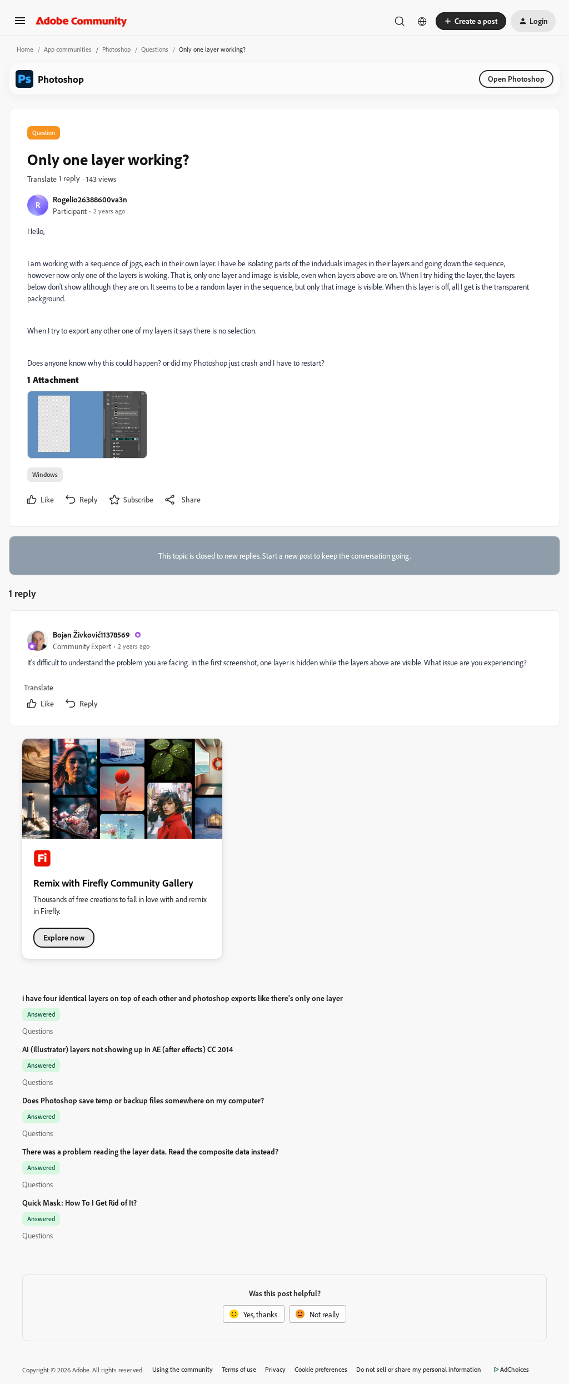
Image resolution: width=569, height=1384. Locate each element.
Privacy (275, 1369)
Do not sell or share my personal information (418, 1369)
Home (25, 49)
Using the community (182, 1369)
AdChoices (514, 1369)
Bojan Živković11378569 (91, 634)
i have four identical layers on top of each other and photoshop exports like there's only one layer (182, 998)
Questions (154, 49)
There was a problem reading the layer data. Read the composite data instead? (150, 1151)
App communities (68, 49)
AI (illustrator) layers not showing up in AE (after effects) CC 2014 (127, 1049)
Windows (45, 474)
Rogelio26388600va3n (90, 199)
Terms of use (239, 1369)
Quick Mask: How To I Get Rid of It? (79, 1202)
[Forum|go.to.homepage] (81, 21)
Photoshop (116, 49)
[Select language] (422, 21)
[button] (20, 24)
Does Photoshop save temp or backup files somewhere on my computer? (143, 1100)
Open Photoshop (516, 78)
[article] (284, 671)
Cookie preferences (321, 1369)
